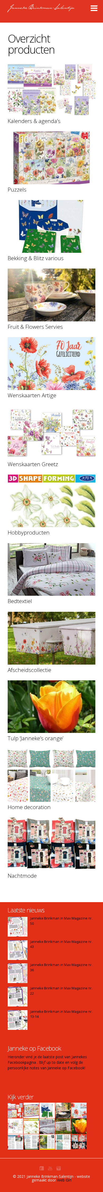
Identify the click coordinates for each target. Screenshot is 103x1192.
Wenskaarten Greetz (33, 464)
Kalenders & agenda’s (34, 121)
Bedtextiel (20, 601)
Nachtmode (22, 875)
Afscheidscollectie (29, 670)
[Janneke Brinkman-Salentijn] (52, 10)
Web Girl (64, 1180)
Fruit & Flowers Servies (35, 326)
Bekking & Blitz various (36, 258)
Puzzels (17, 189)
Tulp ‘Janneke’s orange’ (35, 738)
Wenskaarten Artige (32, 395)
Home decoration (29, 807)
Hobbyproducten (29, 532)
